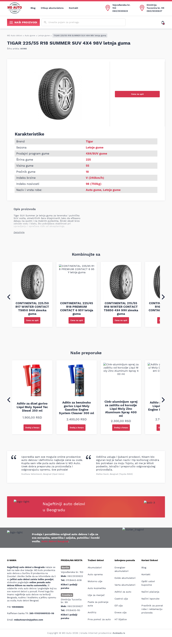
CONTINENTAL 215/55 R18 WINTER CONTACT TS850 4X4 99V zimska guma (121, 308)
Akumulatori (95, 567)
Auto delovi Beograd (54, 541)
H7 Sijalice (121, 619)
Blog (33, 8)
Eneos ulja (120, 612)
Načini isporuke (150, 598)
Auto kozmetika (97, 588)
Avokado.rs (119, 633)
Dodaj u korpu (32, 427)
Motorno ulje (95, 581)
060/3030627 (154, 11)
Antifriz (92, 612)
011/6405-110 (73, 610)
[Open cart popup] (163, 22)
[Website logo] (14, 8)
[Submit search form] (45, 22)
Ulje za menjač (96, 595)
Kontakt (73, 8)
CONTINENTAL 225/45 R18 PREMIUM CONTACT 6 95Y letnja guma (76, 308)
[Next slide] (163, 296)
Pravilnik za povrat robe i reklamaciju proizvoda (152, 609)
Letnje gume (44, 35)
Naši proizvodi (25, 22)
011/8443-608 (74, 580)
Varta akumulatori (125, 584)
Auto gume (30, 35)
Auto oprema (95, 574)
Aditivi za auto (123, 591)
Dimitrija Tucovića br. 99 (155, 6)
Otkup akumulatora (52, 8)
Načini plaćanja (150, 591)
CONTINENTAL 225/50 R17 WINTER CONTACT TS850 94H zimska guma (32, 308)
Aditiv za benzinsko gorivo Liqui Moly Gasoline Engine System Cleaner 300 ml (76, 408)
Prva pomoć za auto (99, 619)
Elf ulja (119, 605)
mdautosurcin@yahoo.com (28, 619)
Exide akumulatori (125, 578)
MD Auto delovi (14, 35)
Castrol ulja (121, 598)
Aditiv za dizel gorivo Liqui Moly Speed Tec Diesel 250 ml (32, 407)
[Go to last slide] (8, 296)
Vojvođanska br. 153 (121, 6)
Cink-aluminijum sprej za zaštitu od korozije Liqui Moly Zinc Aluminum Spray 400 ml (120, 408)
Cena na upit (137, 94)
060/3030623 (120, 11)
